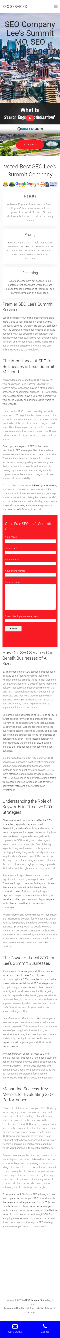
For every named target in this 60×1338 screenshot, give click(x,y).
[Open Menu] (56, 6)
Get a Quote (30, 145)
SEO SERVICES (14, 6)
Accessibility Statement (42, 1308)
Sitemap (30, 1312)
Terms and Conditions (16, 1308)
